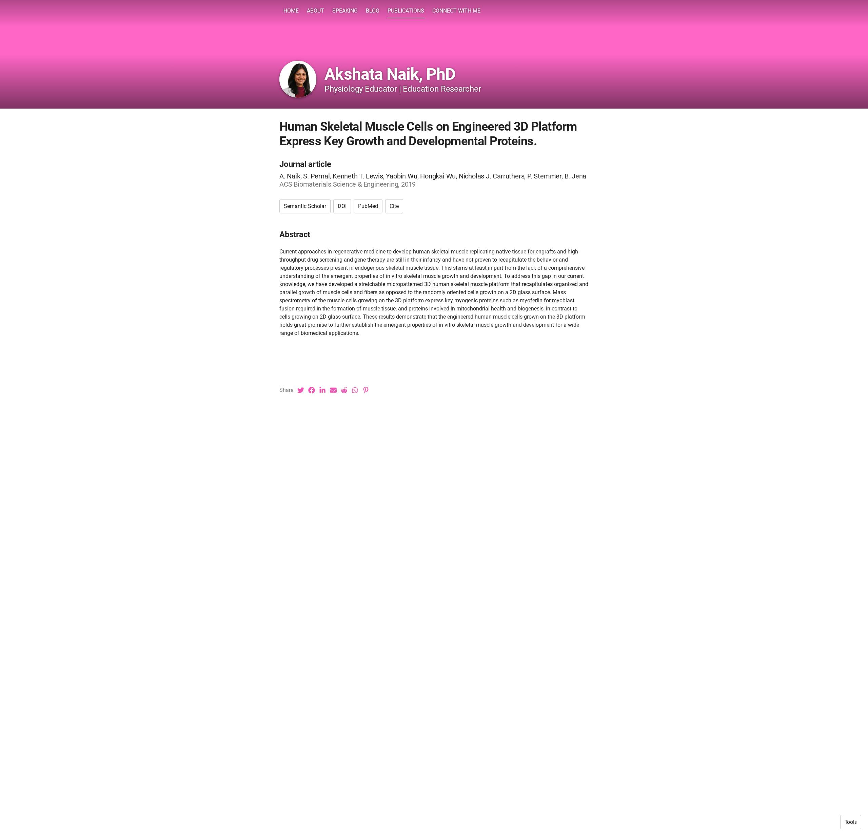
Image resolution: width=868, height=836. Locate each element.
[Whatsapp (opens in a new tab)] (355, 390)
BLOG (372, 10)
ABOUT (315, 10)
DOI (342, 206)
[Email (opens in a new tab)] (333, 390)
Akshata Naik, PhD (389, 74)
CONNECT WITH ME (456, 10)
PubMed (368, 206)
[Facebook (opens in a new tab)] (311, 390)
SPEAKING (345, 10)
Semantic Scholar (305, 206)
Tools (851, 822)
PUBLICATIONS (406, 10)
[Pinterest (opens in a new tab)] (365, 390)
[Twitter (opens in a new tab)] (300, 390)
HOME (291, 10)
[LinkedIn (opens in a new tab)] (322, 390)
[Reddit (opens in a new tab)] (344, 390)
